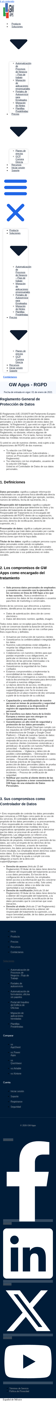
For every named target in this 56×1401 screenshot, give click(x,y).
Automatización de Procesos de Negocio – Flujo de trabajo (23, 70)
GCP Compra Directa (20, 159)
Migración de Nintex (21, 104)
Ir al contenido (7, 1)
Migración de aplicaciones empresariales (23, 84)
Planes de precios (21, 152)
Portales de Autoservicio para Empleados (22, 95)
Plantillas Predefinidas (22, 110)
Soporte (15, 170)
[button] (15, 200)
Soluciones (8, 961)
